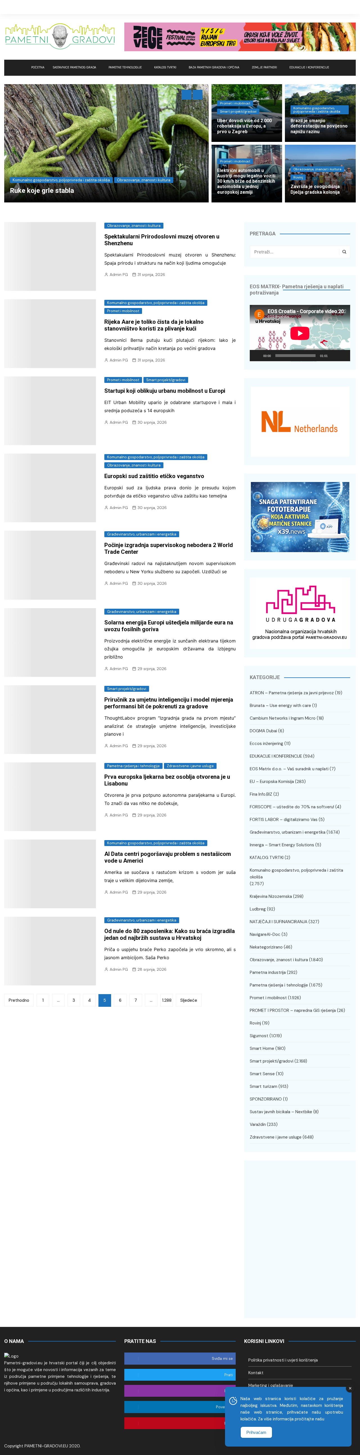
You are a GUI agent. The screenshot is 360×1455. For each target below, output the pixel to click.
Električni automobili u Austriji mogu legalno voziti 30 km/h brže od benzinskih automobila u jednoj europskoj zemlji (246, 181)
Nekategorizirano (266, 947)
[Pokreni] (257, 355)
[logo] (11, 1356)
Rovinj (298, 177)
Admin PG (119, 274)
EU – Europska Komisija (272, 781)
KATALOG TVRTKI (165, 67)
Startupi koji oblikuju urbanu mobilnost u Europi (164, 390)
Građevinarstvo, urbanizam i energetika (54, 180)
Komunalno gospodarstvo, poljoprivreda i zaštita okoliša (316, 110)
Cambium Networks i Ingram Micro (283, 718)
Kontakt (256, 1373)
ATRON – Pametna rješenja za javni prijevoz (292, 693)
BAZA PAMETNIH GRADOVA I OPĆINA (214, 67)
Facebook (326, 7)
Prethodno (19, 1000)
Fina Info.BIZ (261, 794)
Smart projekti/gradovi (238, 111)
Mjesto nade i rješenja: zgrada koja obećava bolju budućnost (109, 191)
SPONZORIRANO (266, 1099)
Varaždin (258, 1124)
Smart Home (262, 1048)
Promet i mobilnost (235, 103)
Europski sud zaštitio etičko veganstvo (154, 476)
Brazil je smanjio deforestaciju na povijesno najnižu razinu (319, 126)
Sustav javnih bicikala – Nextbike (281, 1112)
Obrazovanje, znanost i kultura (317, 169)
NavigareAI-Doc (265, 934)
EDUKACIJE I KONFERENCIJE (309, 67)
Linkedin (351, 7)
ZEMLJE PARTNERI (264, 67)
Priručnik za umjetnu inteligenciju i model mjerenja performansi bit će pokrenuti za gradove (168, 703)
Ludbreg (258, 909)
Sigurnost (259, 1036)
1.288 (167, 1000)
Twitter (334, 7)
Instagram (343, 7)
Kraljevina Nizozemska (115, 180)
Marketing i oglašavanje (270, 1385)
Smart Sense (262, 1074)
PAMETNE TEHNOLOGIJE (125, 67)
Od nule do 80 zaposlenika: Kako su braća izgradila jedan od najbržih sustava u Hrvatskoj (169, 934)
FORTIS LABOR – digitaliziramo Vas (284, 819)
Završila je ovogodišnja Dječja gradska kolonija (315, 189)
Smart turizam (263, 1086)
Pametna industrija (268, 972)
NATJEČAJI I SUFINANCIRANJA (278, 922)
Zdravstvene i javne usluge (190, 766)
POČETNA (37, 67)
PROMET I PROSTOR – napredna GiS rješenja (293, 1010)
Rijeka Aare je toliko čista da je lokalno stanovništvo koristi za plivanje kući (154, 325)
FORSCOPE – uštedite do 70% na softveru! (292, 807)
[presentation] (187, 95)
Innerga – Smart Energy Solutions (282, 845)
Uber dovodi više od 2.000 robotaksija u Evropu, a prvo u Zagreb (244, 126)
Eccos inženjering (266, 743)
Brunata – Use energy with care (280, 705)
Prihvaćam (256, 1432)
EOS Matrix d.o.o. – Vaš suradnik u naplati (289, 769)
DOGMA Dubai (263, 731)
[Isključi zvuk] (334, 355)
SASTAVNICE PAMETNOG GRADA (74, 67)
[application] (300, 333)
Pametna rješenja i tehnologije (133, 766)
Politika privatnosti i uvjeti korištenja (283, 1360)
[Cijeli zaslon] (343, 355)
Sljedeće (188, 1000)
